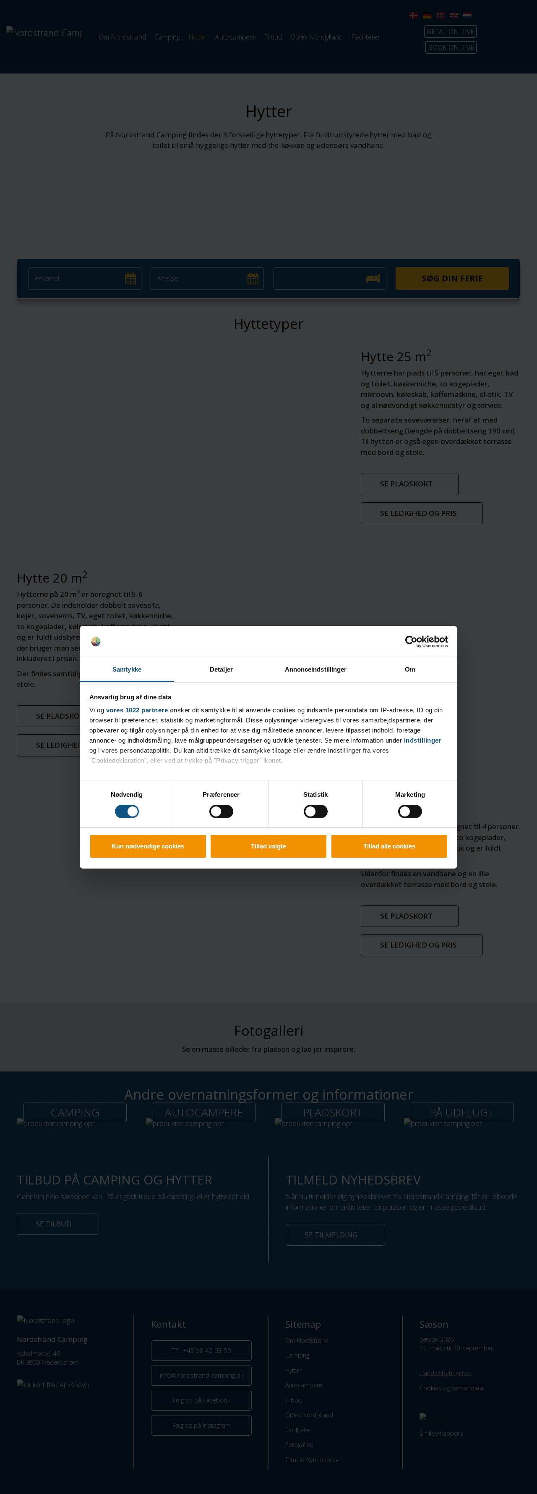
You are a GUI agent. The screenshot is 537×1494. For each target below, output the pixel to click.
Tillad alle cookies (389, 846)
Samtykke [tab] (126, 669)
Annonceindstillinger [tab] (316, 669)
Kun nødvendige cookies (148, 846)
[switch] (221, 811)
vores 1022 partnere (137, 710)
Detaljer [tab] (221, 669)
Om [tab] (410, 669)
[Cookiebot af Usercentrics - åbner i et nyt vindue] (411, 641)
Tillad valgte (268, 846)
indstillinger (423, 740)
